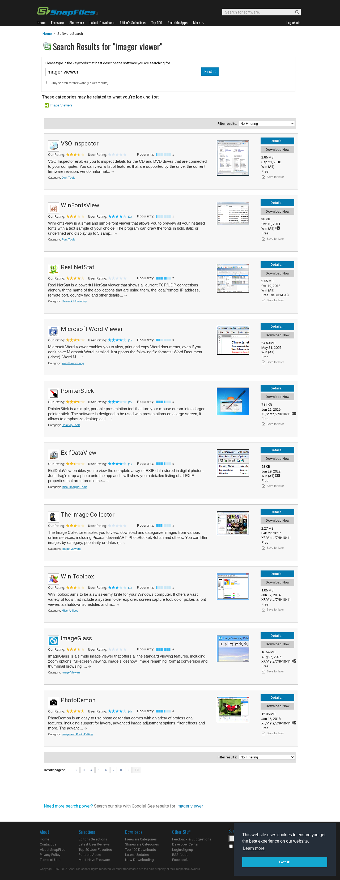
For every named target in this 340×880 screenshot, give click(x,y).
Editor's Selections (93, 839)
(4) (130, 711)
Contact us (48, 844)
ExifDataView (78, 452)
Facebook (180, 860)
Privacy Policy (50, 855)
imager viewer (189, 806)
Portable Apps (90, 855)
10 (137, 770)
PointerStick (77, 391)
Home (47, 34)
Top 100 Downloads (140, 850)
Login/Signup (182, 850)
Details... (277, 141)
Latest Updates (137, 855)
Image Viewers (61, 105)
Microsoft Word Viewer (92, 329)
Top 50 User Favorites (95, 850)
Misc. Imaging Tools (74, 486)
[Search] (294, 12)
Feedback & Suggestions (191, 839)
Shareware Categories (142, 844)
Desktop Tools (71, 425)
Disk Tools (68, 177)
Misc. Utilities (70, 610)
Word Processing (73, 363)
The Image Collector (87, 514)
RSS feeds (180, 855)
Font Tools (68, 239)
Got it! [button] (285, 862)
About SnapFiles (52, 850)
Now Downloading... (140, 860)
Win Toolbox (77, 576)
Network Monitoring (74, 301)
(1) (130, 216)
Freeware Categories (141, 839)
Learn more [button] (254, 848)
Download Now (278, 150)
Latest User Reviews (94, 844)
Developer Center (185, 844)
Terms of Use (50, 860)
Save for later (275, 176)
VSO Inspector (80, 143)
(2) (130, 402)
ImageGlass (76, 638)
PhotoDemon (78, 700)
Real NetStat (77, 267)
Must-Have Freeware (94, 860)
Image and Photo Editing (77, 734)
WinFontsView (80, 205)
